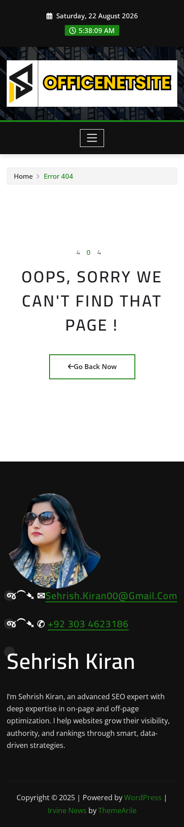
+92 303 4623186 (88, 623)
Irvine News (67, 810)
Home (23, 176)
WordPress (143, 797)
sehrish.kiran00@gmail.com (111, 595)
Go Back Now (95, 366)
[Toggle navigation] (92, 138)
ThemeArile (117, 810)
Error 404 (58, 176)
